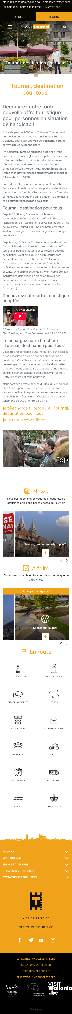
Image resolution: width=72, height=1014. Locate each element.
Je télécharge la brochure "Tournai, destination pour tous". (36, 410)
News (40, 491)
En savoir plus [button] (51, 7)
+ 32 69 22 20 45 (36, 918)
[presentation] (61, 561)
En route (40, 651)
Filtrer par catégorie (35, 591)
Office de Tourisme (36, 927)
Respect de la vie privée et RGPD (36, 977)
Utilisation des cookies (36, 971)
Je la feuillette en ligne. (24, 419)
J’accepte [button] (54, 16)
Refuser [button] (18, 16)
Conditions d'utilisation (36, 964)
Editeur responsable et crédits (36, 958)
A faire (40, 568)
